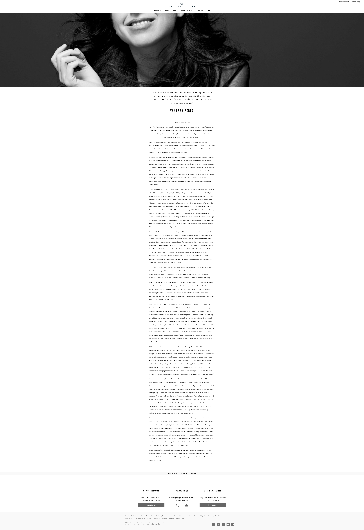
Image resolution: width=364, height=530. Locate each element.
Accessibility (156, 518)
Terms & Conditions (168, 518)
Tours (152, 516)
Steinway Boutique (162, 516)
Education (199, 10)
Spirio (175, 10)
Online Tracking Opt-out (143, 518)
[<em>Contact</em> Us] (186, 506)
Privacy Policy (129, 518)
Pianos (167, 10)
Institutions (188, 516)
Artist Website (172, 474)
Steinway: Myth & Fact (215, 516)
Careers (209, 10)
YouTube (194, 474)
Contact (133, 516)
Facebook (184, 474)
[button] (348, 2)
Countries (354, 1)
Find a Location (151, 505)
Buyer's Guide (156, 10)
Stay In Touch (212, 505)
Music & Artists (186, 10)
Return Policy (180, 518)
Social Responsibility (176, 516)
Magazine (203, 516)
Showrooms (343, 1)
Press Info (141, 516)
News (147, 516)
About (127, 516)
